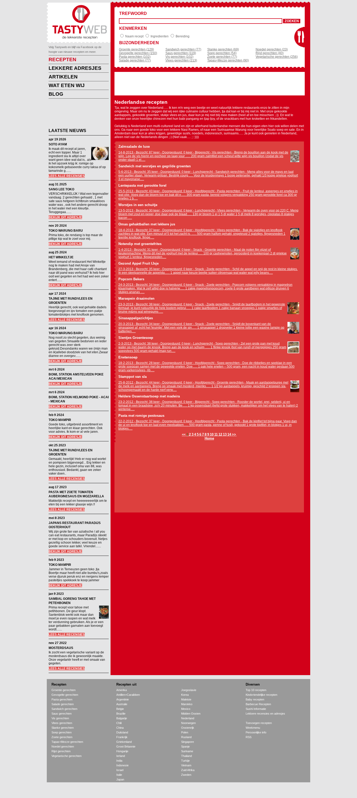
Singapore (187, 741)
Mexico (185, 708)
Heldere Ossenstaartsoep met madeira (149, 396)
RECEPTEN (62, 59)
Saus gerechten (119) (180, 53)
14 (229, 434)
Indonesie (122, 765)
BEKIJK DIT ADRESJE (65, 217)
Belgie (120, 708)
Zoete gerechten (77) (222, 57)
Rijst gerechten (61, 751)
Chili (119, 723)
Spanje (185, 746)
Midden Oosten (190, 713)
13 (225, 434)
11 (216, 434)
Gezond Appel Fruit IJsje (138, 263)
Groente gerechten (63, 690)
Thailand (186, 755)
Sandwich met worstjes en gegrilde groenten (154, 166)
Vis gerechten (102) (179, 57)
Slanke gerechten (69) (223, 49)
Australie (121, 704)
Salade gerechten (62, 704)
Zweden (186, 774)
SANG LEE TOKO (61, 189)
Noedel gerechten (62, 746)
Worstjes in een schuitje (137, 205)
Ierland (120, 755)
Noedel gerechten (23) (272, 49)
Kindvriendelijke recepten (261, 694)
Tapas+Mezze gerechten (67, 741)
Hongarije (122, 751)
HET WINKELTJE (61, 257)
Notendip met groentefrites (140, 244)
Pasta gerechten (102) (135, 57)
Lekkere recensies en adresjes (265, 713)
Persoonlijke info (256, 732)
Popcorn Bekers (131, 279)
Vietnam (186, 765)
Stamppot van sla (132, 377)
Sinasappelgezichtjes (135, 318)
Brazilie (120, 713)
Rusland (186, 737)
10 (212, 434)
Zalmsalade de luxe (134, 147)
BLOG (56, 94)
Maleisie (186, 699)
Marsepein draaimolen (136, 298)
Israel (119, 770)
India (119, 760)
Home (209, 438)
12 (220, 434)
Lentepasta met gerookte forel (142, 185)
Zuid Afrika (187, 770)
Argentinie (122, 699)
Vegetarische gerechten (66, 755)
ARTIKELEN (63, 76)
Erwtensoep (127, 357)
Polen (184, 732)
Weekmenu (253, 727)
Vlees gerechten (61, 723)
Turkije (185, 760)
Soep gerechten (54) (222, 53)
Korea (185, 694)
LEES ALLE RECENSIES (67, 176)
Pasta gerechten (61, 699)
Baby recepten (255, 699)
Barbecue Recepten (258, 704)
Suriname (187, 751)
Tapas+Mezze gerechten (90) (228, 60)
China (120, 727)
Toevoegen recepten (259, 723)
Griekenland (124, 741)
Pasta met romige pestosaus (141, 416)
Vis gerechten (60, 718)
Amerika (121, 690)
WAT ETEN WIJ (67, 85)
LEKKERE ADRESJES (75, 68)
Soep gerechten (61, 732)
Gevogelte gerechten (64, 694)
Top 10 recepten (256, 690)
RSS (248, 737)
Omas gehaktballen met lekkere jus (146, 224)
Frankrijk (122, 737)
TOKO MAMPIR (60, 420)
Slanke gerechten (62, 727)
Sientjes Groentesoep (135, 338)
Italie (119, 774)
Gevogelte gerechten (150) (138, 53)
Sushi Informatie (256, 708)
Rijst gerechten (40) (270, 53)
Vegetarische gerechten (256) (277, 57)
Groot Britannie (125, 746)
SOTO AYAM (58, 144)
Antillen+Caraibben (128, 694)
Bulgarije (121, 718)
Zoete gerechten (61, 737)
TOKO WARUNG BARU (66, 230)
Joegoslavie (188, 690)
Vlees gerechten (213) (181, 60)
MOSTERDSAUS (61, 648)
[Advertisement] (75, 114)
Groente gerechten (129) (136, 49)
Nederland (187, 718)
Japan (120, 779)
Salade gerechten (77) (135, 60)
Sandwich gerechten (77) (183, 49)
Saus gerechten (61, 713)
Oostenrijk (187, 727)
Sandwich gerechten (64, 708)
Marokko (186, 704)
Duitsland (122, 732)
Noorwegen (188, 723)
